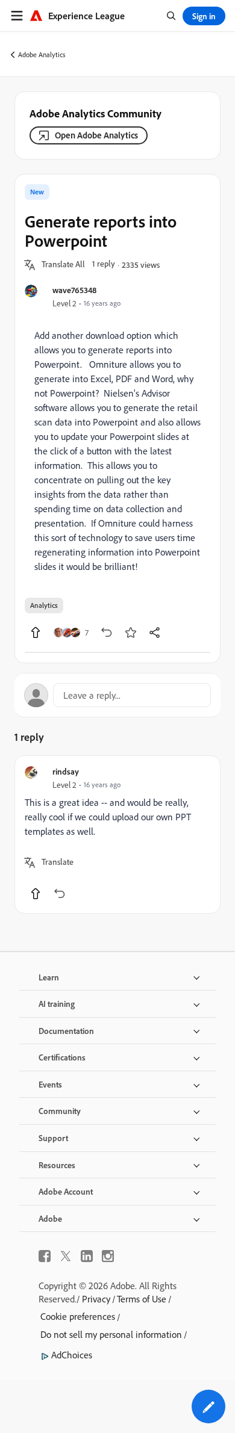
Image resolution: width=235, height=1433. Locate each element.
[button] (63, 265)
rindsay (65, 771)
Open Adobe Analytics (96, 135)
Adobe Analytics (42, 54)
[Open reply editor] (117, 695)
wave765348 (74, 290)
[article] (117, 834)
